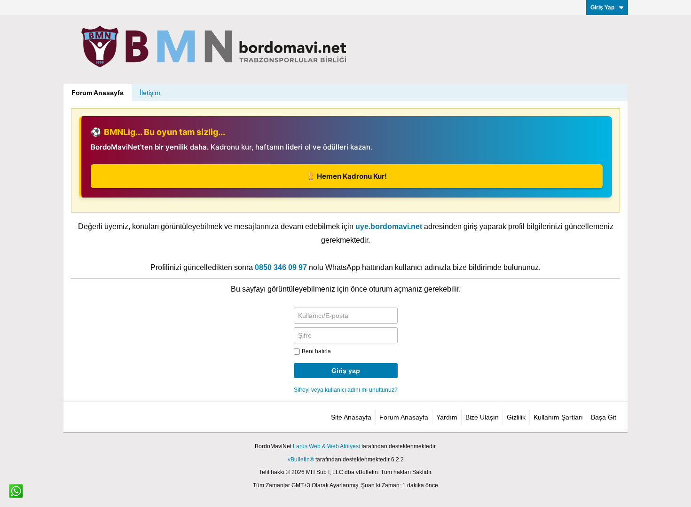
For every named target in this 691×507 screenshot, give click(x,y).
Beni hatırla (316, 351)
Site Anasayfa (351, 417)
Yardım (446, 417)
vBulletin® (301, 459)
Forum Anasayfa (97, 92)
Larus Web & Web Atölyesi (326, 446)
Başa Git (603, 417)
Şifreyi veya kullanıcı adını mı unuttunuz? (346, 390)
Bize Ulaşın (482, 417)
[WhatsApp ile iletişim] (16, 491)
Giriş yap (345, 370)
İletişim (150, 92)
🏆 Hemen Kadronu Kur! (346, 176)
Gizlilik (516, 417)
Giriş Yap (602, 7)
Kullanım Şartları (558, 417)
